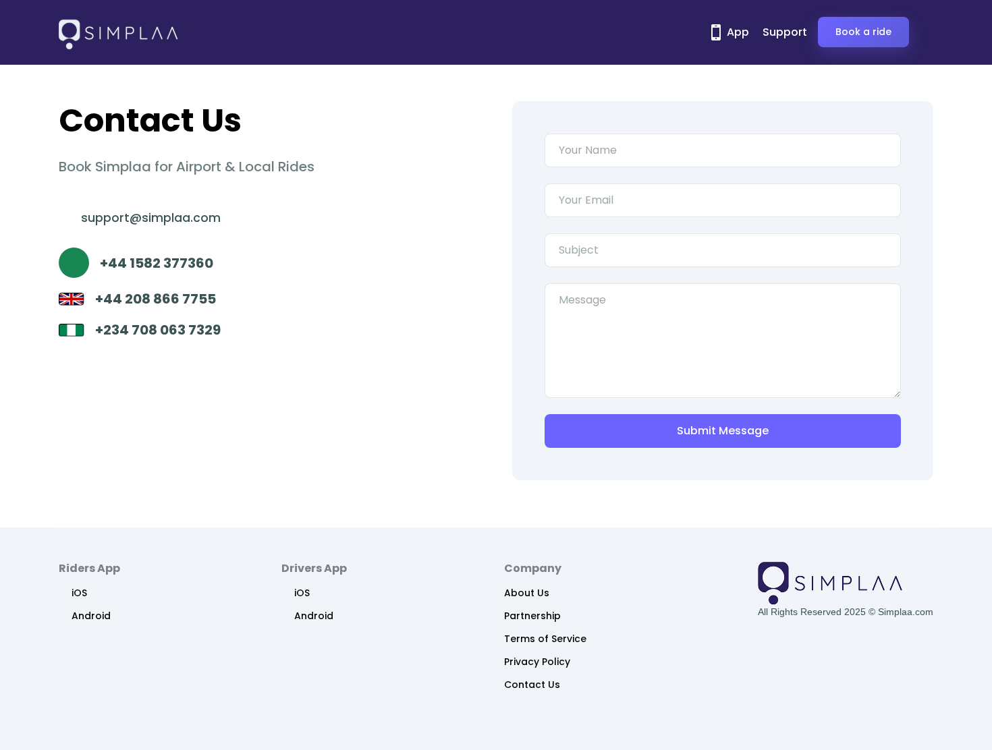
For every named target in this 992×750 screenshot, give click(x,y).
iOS (79, 593)
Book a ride (863, 31)
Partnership (532, 616)
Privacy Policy (537, 661)
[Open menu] (921, 32)
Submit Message (723, 430)
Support (785, 32)
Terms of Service (545, 638)
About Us (526, 593)
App (736, 32)
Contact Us (532, 684)
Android (91, 616)
